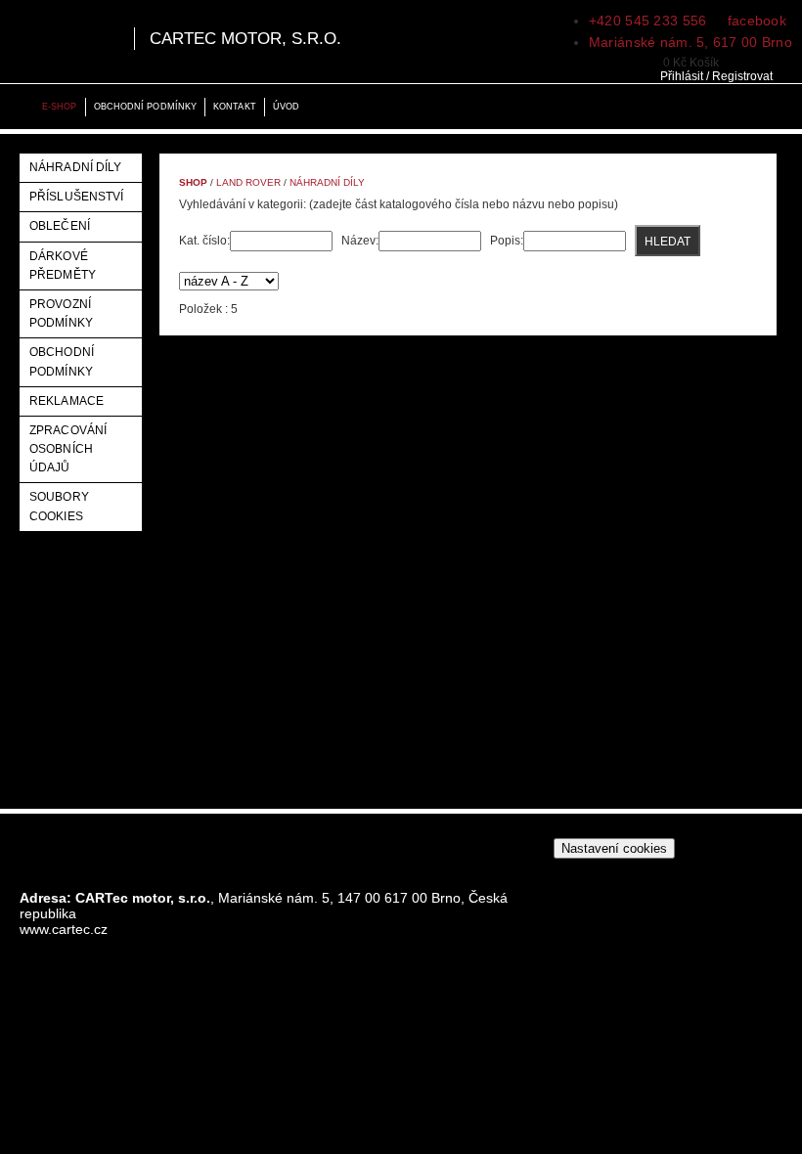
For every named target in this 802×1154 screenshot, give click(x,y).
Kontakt (234, 106)
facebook (754, 20)
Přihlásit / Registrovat (716, 76)
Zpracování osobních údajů (68, 448)
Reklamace (66, 401)
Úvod (286, 106)
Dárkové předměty (62, 265)
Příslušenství (76, 196)
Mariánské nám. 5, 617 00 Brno (690, 42)
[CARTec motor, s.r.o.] (64, 42)
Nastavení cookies (614, 848)
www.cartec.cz (64, 929)
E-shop (59, 106)
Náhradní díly (75, 167)
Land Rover (248, 182)
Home (19, 107)
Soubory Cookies (59, 506)
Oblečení (59, 226)
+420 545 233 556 (647, 20)
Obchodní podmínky (146, 106)
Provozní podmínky (61, 313)
